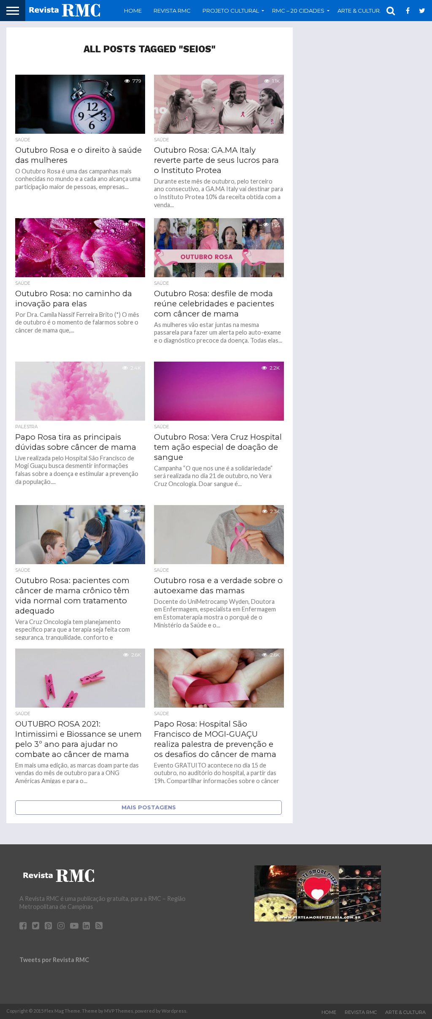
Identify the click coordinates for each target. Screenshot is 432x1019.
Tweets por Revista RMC (54, 959)
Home (133, 10)
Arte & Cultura (405, 1012)
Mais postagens (149, 807)
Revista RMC (172, 10)
